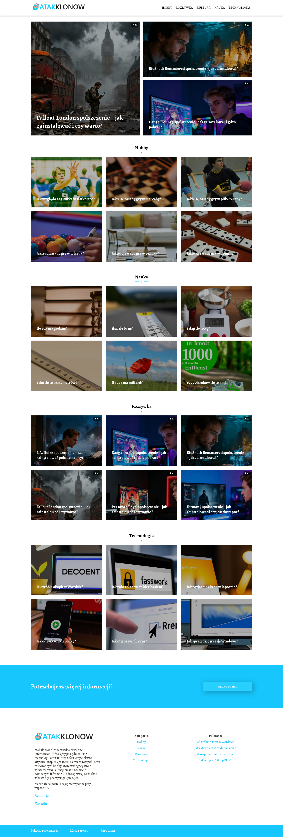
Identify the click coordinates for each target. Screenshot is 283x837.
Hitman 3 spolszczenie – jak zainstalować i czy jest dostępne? (213, 510)
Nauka (219, 8)
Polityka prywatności (44, 831)
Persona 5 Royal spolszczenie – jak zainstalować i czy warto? (139, 510)
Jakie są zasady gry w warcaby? (136, 199)
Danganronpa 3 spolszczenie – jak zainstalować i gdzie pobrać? (193, 125)
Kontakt (40, 803)
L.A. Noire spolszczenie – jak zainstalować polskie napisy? (60, 455)
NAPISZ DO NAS (227, 686)
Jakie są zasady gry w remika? (135, 253)
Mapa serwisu (79, 831)
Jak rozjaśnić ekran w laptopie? (212, 587)
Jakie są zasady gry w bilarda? (60, 253)
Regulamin (108, 831)
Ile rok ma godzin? (52, 328)
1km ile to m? (122, 328)
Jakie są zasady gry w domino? (211, 253)
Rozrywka (184, 8)
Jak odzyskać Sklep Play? (56, 641)
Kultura (204, 8)
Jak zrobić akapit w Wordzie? (60, 587)
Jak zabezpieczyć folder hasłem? (138, 587)
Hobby (167, 8)
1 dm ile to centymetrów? (57, 382)
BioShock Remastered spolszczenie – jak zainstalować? (193, 68)
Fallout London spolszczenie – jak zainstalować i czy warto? (80, 122)
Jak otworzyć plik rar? (129, 641)
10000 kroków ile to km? (206, 382)
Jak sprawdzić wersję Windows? (212, 641)
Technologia (239, 8)
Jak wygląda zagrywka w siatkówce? (66, 199)
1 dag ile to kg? (198, 328)
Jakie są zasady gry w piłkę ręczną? (214, 199)
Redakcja (41, 795)
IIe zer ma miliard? (127, 382)
